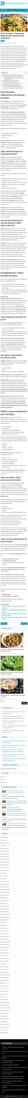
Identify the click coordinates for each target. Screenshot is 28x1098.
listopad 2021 (5, 972)
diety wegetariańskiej (6, 170)
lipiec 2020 (4, 1016)
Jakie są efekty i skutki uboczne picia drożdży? (13, 86)
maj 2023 (4, 925)
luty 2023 (4, 931)
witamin (20, 117)
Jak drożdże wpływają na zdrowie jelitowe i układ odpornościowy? (14, 78)
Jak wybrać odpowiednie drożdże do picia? (13, 83)
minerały (3, 175)
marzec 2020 (5, 1027)
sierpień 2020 (5, 1013)
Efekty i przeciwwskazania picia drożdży (10, 85)
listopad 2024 (5, 887)
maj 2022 (4, 955)
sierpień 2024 (5, 895)
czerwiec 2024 (5, 900)
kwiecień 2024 (5, 906)
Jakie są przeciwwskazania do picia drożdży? (13, 88)
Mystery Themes (18, 1096)
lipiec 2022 (4, 950)
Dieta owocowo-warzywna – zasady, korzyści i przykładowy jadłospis (12, 673)
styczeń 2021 (5, 999)
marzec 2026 (5, 851)
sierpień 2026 (5, 837)
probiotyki (22, 230)
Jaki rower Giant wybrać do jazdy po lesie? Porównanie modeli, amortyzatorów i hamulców (13, 717)
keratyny (13, 202)
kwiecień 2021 (5, 991)
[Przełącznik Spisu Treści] (24, 73)
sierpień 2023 (5, 920)
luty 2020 (4, 1030)
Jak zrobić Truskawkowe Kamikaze (10, 1065)
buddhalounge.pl (13, 43)
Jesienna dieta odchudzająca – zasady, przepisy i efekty (24, 623)
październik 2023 (6, 914)
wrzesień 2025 (5, 862)
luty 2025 (4, 878)
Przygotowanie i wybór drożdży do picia (10, 80)
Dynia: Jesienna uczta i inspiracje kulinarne (17, 801)
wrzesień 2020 (5, 1010)
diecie (15, 188)
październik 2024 (6, 889)
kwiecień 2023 (5, 928)
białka (2, 168)
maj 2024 (4, 903)
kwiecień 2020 (5, 1024)
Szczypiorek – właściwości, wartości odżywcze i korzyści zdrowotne (12, 650)
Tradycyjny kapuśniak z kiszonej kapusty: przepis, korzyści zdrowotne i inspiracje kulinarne (14, 815)
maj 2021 (4, 988)
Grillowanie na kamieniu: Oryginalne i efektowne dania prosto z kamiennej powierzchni (13, 792)
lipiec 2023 (4, 922)
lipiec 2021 (4, 983)
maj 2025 (4, 873)
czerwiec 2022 (5, 952)
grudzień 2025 (5, 856)
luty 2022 (4, 963)
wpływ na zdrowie (17, 228)
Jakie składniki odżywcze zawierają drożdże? (13, 76)
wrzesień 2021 (5, 977)
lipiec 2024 (4, 898)
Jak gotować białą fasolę (13, 807)
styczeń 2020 (5, 1032)
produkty (22, 304)
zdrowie (14, 68)
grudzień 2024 (5, 884)
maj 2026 (4, 845)
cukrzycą (8, 457)
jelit (22, 228)
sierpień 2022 (5, 947)
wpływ (8, 434)
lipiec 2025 (4, 867)
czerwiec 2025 (5, 870)
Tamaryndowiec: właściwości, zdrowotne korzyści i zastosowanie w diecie (14, 726)
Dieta (2, 40)
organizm (16, 434)
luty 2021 (4, 996)
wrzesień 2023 (5, 917)
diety (7, 146)
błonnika (17, 191)
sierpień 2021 (5, 980)
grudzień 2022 (5, 936)
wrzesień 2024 (5, 892)
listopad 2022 (5, 939)
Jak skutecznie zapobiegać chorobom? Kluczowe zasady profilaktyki (13, 712)
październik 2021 (6, 975)
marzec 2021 (5, 994)
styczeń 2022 (5, 966)
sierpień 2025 (5, 865)
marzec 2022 (5, 961)
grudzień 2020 (5, 1002)
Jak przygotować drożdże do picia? (11, 82)
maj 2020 (4, 1021)
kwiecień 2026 (5, 848)
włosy (6, 494)
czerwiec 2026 (5, 843)
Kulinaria (4, 782)
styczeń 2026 (5, 854)
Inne (3, 779)
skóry (5, 61)
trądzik (19, 488)
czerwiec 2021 (5, 986)
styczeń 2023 (5, 933)
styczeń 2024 (5, 908)
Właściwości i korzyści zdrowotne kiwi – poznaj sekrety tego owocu (13, 731)
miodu (15, 290)
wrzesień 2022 (5, 944)
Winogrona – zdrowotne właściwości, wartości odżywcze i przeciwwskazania (5, 623)
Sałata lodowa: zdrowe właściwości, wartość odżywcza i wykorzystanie (12, 722)
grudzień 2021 (5, 969)
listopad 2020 (5, 1005)
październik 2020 (6, 1007)
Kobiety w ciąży (17, 578)
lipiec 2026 (4, 840)
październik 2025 (6, 859)
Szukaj (2, 700)
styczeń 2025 (5, 881)
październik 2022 (6, 942)
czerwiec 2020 (5, 1018)
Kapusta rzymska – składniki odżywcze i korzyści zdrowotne (13, 696)
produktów (10, 364)
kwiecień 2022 (5, 958)
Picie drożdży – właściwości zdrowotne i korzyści (12, 75)
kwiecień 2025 (5, 876)
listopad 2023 (5, 911)
